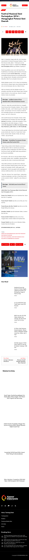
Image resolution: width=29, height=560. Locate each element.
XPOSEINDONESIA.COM (22, 555)
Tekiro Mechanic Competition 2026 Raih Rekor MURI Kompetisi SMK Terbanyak (14, 480)
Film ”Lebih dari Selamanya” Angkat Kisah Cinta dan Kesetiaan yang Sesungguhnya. (14, 543)
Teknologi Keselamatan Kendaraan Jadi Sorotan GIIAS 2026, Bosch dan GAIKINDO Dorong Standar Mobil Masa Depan (15, 536)
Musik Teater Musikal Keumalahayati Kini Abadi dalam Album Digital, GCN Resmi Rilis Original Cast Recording (14, 396)
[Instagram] (5, 506)
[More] (25, 31)
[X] (10, 31)
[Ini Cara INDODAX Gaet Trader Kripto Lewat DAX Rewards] (7, 305)
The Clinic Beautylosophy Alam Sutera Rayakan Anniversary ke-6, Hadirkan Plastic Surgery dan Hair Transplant (15, 546)
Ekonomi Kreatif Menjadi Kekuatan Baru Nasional (20, 361)
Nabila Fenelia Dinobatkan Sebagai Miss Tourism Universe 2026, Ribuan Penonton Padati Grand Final (14, 425)
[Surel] (22, 31)
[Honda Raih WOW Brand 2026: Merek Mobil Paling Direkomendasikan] (14, 440)
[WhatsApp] (16, 31)
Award (3, 10)
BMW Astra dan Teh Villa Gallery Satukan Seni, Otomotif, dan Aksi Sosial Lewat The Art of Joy (20, 318)
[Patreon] (8, 506)
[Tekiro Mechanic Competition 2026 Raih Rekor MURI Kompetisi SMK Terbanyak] (14, 467)
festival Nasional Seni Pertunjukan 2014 (12, 237)
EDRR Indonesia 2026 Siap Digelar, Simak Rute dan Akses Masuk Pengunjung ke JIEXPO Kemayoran (15, 540)
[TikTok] (12, 506)
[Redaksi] (2, 26)
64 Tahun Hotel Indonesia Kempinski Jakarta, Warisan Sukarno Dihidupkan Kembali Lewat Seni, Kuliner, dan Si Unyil (20, 331)
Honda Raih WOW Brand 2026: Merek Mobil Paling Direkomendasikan (14, 453)
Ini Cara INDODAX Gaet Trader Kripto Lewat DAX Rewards (20, 304)
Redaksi (5, 26)
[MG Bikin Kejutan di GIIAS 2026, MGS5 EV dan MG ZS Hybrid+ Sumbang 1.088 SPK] (7, 346)
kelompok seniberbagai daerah (10, 238)
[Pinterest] (13, 31)
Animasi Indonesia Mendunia (8, 360)
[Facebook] (7, 31)
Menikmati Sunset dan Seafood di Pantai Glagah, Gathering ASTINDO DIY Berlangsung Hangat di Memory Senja (20, 290)
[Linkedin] (19, 31)
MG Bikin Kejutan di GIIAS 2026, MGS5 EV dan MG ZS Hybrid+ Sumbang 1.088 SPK (20, 345)
